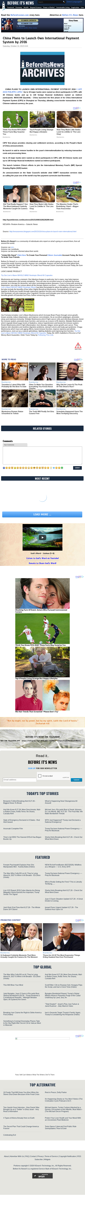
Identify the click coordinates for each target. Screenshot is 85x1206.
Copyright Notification (67, 1156)
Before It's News (20, 3)
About (6, 1156)
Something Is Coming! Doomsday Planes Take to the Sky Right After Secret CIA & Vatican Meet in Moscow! (22, 1023)
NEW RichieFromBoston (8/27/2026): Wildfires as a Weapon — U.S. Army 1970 (63, 866)
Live (82, 7)
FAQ (27, 1156)
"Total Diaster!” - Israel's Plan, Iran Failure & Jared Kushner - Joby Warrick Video (62, 1005)
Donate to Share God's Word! (42, 563)
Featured (10, 7)
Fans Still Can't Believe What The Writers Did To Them (35, 1075)
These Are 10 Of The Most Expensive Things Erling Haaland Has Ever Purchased (61, 956)
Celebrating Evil (9, 1135)
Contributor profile (22, 28)
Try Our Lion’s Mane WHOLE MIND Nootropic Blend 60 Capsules (26, 275)
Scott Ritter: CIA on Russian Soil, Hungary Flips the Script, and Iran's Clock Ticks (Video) (63, 986)
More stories (33, 28)
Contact (33, 1156)
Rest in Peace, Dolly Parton (56, 1092)
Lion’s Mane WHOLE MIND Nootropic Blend (18, 287)
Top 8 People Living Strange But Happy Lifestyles (36, 678)
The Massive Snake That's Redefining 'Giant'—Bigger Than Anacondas (67, 206)
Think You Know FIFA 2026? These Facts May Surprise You (40, 645)
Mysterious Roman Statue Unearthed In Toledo (12, 412)
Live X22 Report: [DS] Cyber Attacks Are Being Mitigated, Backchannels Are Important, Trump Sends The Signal (21, 892)
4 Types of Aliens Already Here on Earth (19, 1118)
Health (26, 7)
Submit (76, 780)
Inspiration (75, 7)
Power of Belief (49, 7)
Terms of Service (51, 1156)
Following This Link (45, 335)
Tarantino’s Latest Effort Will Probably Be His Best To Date (14, 386)
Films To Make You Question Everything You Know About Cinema (41, 386)
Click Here (21, 255)
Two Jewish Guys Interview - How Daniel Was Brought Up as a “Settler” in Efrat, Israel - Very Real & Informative (21, 1109)
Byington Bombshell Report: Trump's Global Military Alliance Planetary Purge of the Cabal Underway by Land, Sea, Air (62, 995)
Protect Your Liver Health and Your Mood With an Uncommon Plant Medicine (63, 1119)
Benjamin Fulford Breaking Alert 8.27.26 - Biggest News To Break (19, 802)
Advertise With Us (17, 1156)
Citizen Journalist (54, 255)
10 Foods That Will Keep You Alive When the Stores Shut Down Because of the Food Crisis (21, 1093)
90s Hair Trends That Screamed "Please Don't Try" (37, 711)
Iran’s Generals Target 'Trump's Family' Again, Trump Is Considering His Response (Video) (63, 1013)
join (12, 247)
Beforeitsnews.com (20, 15)
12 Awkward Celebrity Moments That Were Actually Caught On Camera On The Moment (19, 956)
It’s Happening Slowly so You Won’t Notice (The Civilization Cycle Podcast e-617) (64, 1100)
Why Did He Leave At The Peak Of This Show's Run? (69, 386)
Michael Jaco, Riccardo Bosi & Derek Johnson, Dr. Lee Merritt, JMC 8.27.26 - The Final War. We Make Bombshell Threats (64, 811)
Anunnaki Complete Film (13, 829)
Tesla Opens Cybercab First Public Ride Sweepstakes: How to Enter (60, 1127)
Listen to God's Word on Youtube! (42, 558)
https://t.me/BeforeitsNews (69, 741)
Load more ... (42, 514)
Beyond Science (36, 7)
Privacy (40, 1156)
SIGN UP (31, 768)
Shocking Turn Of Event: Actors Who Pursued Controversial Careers (41, 611)
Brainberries (7, 211)
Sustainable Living (63, 7)
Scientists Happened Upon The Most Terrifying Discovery (69, 412)
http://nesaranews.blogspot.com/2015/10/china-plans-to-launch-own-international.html (42, 231)
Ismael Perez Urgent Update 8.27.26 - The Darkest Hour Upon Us (61, 908)
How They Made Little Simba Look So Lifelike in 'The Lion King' (41, 206)
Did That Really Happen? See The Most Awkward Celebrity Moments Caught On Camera (15, 206)
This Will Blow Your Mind (13, 985)
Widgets (47, 1159)
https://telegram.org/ (31, 741)
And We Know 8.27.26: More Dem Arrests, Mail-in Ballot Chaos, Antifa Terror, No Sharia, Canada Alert (22, 811)
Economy (19, 7)
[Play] (42, 537)
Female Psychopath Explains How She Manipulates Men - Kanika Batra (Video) (19, 866)
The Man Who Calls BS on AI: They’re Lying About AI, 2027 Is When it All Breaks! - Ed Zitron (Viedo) (22, 875)
